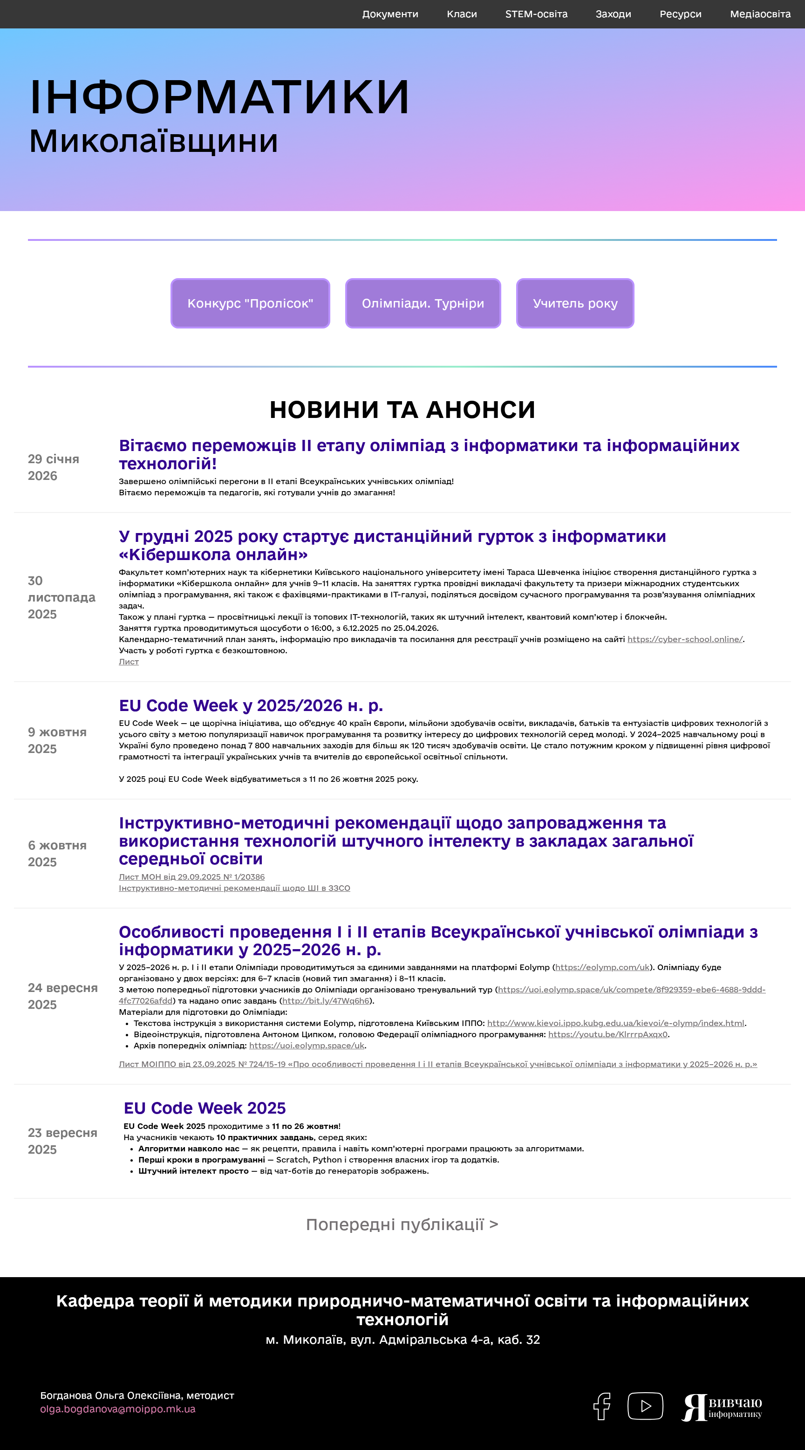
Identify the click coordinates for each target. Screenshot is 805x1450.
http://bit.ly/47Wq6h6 (325, 1000)
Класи (462, 13)
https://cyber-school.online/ (685, 639)
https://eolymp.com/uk (602, 967)
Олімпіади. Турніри (423, 303)
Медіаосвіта (760, 13)
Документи (390, 13)
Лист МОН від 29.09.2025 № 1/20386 (192, 876)
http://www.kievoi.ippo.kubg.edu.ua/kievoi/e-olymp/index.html (615, 1023)
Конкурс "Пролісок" (250, 303)
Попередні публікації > (402, 1224)
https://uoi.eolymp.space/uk (306, 1045)
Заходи (614, 13)
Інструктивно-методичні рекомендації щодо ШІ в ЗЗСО (234, 887)
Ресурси (681, 13)
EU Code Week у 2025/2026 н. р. (251, 705)
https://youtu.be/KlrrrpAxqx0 (608, 1034)
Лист (129, 661)
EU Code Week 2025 (204, 1107)
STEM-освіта (536, 13)
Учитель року (575, 303)
